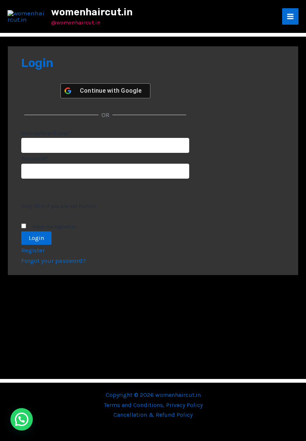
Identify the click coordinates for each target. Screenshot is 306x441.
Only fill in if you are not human (58, 206)
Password (34, 158)
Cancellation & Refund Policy (153, 414)
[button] (21, 419)
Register (33, 250)
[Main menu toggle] (290, 16)
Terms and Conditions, (135, 404)
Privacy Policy (184, 404)
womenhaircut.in (91, 12)
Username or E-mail (46, 133)
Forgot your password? (53, 260)
